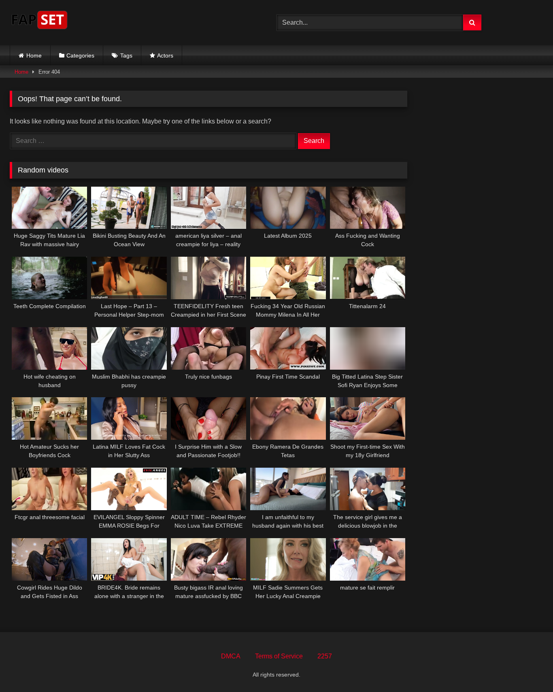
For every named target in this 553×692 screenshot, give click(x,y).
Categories (80, 55)
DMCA (230, 656)
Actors (165, 55)
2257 (324, 656)
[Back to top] (528, 668)
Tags (126, 55)
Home (34, 55)
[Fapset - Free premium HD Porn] (39, 21)
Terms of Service (279, 656)
